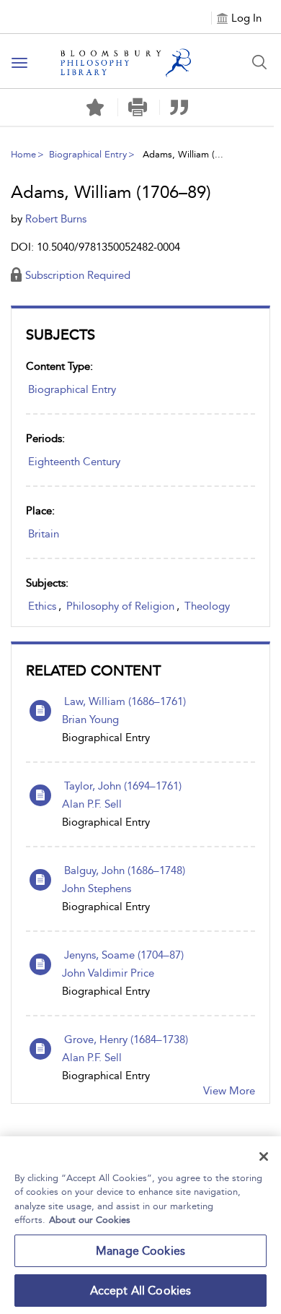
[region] (140, 1225)
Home (23, 154)
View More (229, 1090)
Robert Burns (55, 218)
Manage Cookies (140, 1251)
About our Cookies (89, 1219)
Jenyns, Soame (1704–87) (124, 954)
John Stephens (96, 888)
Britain (43, 533)
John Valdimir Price (108, 973)
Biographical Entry (88, 154)
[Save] (95, 107)
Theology (207, 606)
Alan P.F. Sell (92, 804)
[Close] (264, 1156)
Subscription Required (77, 275)
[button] (137, 107)
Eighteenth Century (74, 461)
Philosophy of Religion (120, 606)
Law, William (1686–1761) (125, 701)
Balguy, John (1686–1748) (124, 870)
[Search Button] (259, 62)
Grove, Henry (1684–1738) (126, 1039)
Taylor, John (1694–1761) (123, 785)
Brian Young (90, 719)
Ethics (42, 606)
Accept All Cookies (141, 1290)
